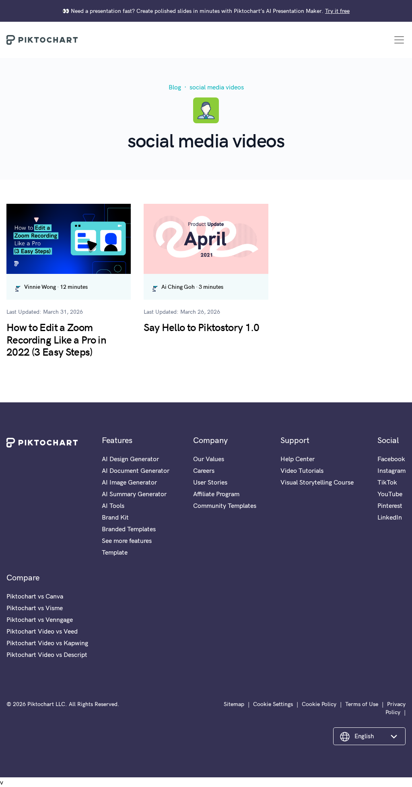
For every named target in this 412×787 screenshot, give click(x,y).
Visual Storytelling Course (317, 482)
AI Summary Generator (134, 494)
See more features (127, 540)
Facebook (391, 459)
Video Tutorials (301, 470)
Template (115, 552)
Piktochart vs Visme (34, 608)
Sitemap (234, 704)
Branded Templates (129, 529)
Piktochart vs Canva (34, 596)
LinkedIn (389, 517)
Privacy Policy (395, 708)
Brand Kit (115, 517)
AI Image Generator (129, 482)
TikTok (387, 482)
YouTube (389, 494)
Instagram (391, 470)
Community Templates (224, 505)
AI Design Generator (130, 459)
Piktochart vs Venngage (39, 619)
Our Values (208, 459)
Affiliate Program (216, 494)
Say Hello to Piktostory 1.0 (201, 326)
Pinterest (389, 505)
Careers (203, 470)
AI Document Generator (135, 470)
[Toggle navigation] (399, 39)
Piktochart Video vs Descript (46, 654)
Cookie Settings (273, 704)
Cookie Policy (319, 704)
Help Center (297, 459)
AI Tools (113, 505)
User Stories (210, 482)
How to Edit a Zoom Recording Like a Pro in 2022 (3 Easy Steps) (56, 338)
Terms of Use (361, 704)
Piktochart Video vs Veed (42, 631)
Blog (175, 87)
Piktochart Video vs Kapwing (47, 643)
